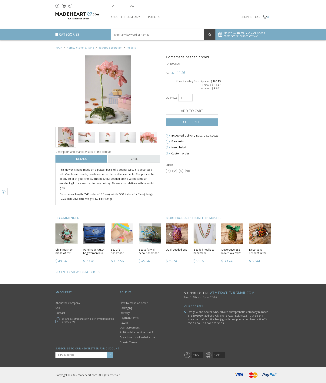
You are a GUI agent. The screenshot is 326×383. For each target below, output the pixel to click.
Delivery (125, 313)
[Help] (4, 191)
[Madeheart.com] (80, 15)
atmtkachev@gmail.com (232, 292)
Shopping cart (251, 17)
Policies (154, 17)
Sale (58, 308)
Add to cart (192, 110)
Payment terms (129, 317)
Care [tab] (134, 158)
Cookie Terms (128, 342)
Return (124, 322)
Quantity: (171, 97)
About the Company (125, 17)
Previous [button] (59, 234)
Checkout (192, 122)
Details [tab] (81, 158)
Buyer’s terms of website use (137, 337)
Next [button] (156, 234)
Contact (60, 313)
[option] (107, 89)
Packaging (126, 308)
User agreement (130, 327)
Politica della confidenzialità (136, 332)
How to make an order (134, 303)
